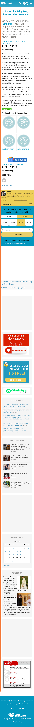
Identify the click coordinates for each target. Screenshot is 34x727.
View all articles (7, 185)
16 (13, 554)
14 (5, 554)
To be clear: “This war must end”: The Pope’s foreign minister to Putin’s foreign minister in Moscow (15, 406)
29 (9, 561)
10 (17, 551)
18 (21, 554)
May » (9, 565)
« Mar (5, 565)
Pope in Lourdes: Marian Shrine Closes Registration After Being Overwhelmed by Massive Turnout (14, 430)
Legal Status (9, 704)
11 (21, 551)
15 (9, 554)
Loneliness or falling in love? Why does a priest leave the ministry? (20, 456)
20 (28, 554)
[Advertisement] (17, 268)
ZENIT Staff (20, 41)
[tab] (10, 663)
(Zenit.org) (7, 24)
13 (28, 551)
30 (13, 561)
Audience (14, 701)
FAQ (8, 701)
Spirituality (6, 43)
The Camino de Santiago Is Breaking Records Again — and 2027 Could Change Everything (21, 484)
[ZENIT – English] (9, 3)
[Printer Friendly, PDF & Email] (7, 109)
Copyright (17, 704)
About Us (3, 701)
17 (17, 554)
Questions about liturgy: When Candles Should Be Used (19, 465)
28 (5, 561)
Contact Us (25, 704)
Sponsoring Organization (25, 701)
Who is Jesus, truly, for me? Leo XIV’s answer (19, 474)
